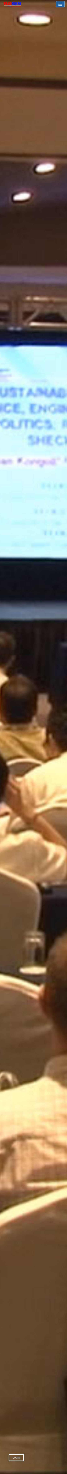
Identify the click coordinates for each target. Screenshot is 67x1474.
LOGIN (16, 1457)
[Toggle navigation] (60, 4)
